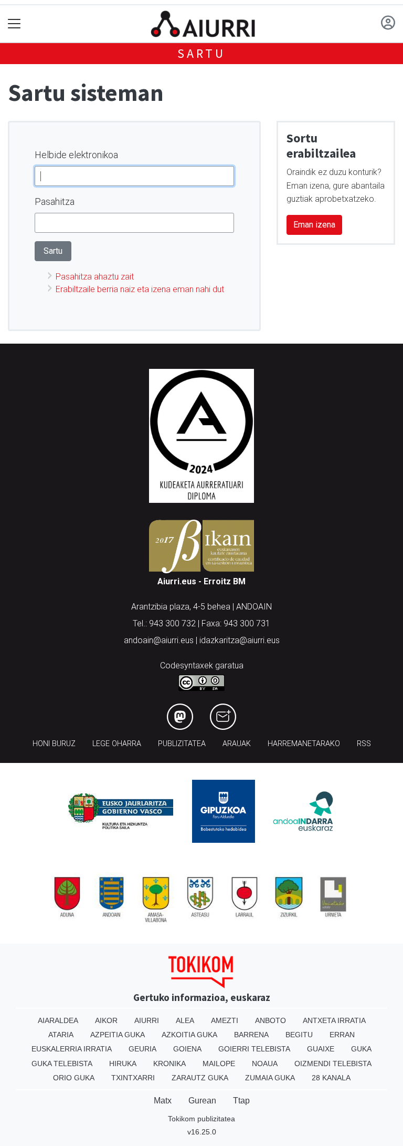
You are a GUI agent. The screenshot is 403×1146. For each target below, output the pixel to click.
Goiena (187, 1049)
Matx (163, 1100)
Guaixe (320, 1049)
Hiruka (122, 1063)
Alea (185, 1020)
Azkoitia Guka (189, 1034)
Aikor (106, 1020)
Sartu (201, 53)
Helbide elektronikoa (76, 154)
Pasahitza (55, 201)
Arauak (236, 743)
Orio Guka (73, 1077)
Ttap (241, 1100)
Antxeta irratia (334, 1020)
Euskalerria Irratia (71, 1049)
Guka (361, 1049)
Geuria (142, 1049)
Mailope (219, 1063)
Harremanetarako (304, 743)
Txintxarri (133, 1077)
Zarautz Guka (200, 1077)
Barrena (251, 1034)
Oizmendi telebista (333, 1063)
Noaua (265, 1063)
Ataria (60, 1034)
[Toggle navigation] (14, 24)
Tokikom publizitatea (201, 1118)
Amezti (224, 1020)
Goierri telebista (254, 1049)
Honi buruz (54, 743)
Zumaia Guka (270, 1077)
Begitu (299, 1034)
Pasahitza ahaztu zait (95, 277)
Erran (342, 1034)
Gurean (202, 1100)
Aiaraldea (58, 1020)
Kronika (169, 1063)
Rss (364, 743)
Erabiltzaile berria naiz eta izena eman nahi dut (140, 289)
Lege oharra (116, 743)
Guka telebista (61, 1063)
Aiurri (146, 1020)
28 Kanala (331, 1077)
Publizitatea (182, 743)
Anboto (270, 1020)
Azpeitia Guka (117, 1034)
